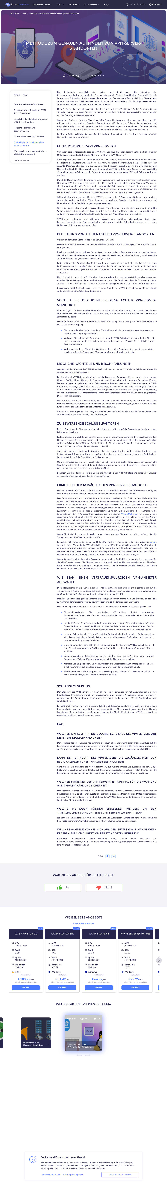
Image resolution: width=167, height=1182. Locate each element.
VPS (59, 5)
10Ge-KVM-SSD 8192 (25, 934)
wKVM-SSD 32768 (99, 934)
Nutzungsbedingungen (73, 1175)
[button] (159, 960)
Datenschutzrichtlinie (50, 1175)
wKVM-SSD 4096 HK (62, 934)
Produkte (72, 5)
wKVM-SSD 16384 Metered (135, 934)
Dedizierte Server (41, 5)
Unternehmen (90, 5)
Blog (106, 5)
